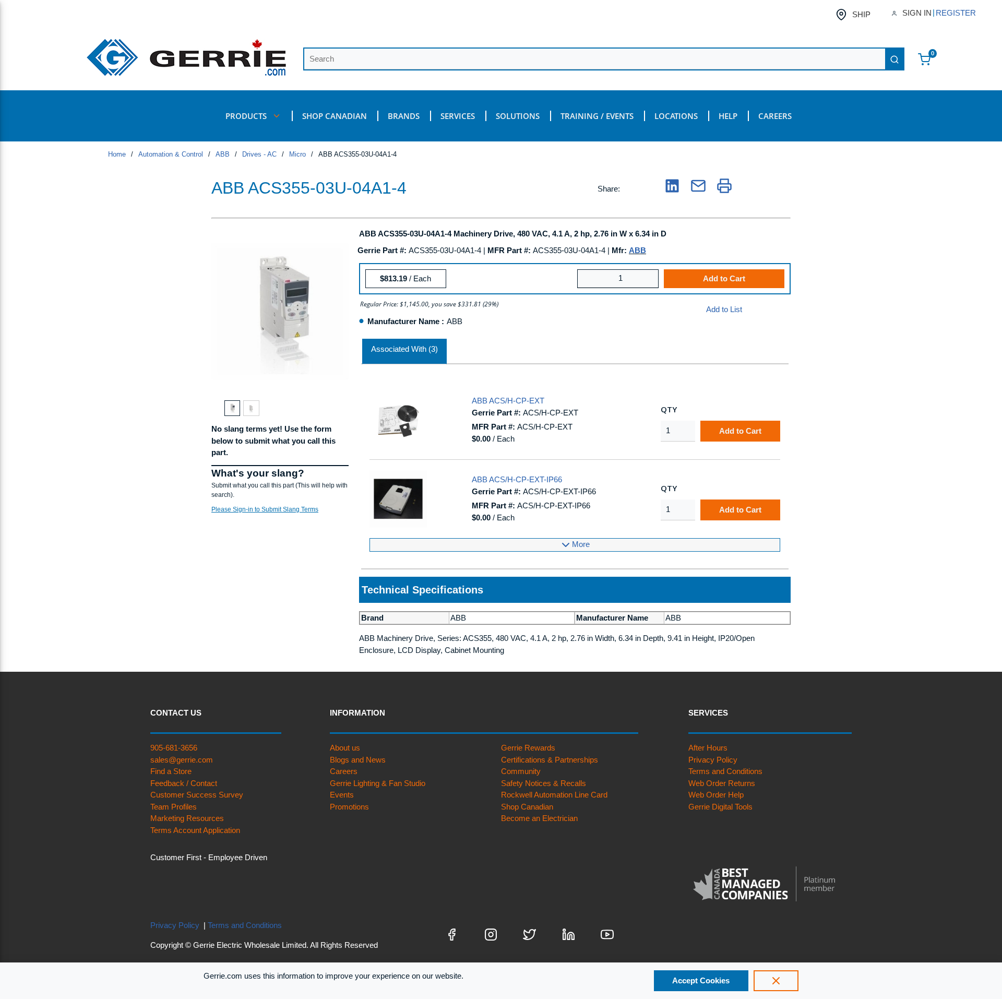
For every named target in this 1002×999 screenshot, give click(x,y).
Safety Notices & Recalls (543, 783)
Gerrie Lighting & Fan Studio (377, 783)
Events (342, 794)
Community (521, 771)
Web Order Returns (721, 783)
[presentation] (404, 351)
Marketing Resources (187, 818)
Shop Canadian (527, 806)
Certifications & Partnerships (549, 759)
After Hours (707, 747)
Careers (343, 771)
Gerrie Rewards (528, 747)
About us (345, 747)
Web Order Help (716, 794)
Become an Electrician (539, 818)
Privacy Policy (712, 759)
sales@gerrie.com (181, 759)
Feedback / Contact (183, 783)
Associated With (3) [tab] (404, 348)
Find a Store (171, 771)
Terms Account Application (195, 830)
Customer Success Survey (196, 794)
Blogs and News (358, 759)
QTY (669, 409)
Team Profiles (173, 806)
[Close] (776, 980)
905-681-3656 (173, 747)
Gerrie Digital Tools (720, 806)
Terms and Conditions (725, 771)
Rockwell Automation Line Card (554, 794)
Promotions (349, 806)
